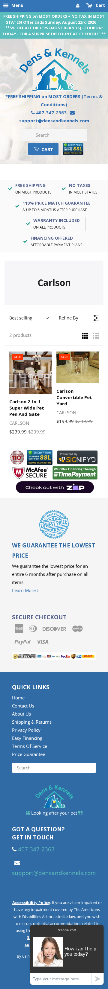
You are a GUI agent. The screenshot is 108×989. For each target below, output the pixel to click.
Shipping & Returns (32, 722)
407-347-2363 (51, 112)
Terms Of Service (29, 746)
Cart (99, 5)
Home (18, 698)
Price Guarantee (28, 754)
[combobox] (54, 135)
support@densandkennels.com (54, 121)
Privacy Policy (26, 730)
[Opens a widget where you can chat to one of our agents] (67, 955)
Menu (16, 5)
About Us (21, 714)
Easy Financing (27, 738)
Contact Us (23, 706)
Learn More (24, 590)
